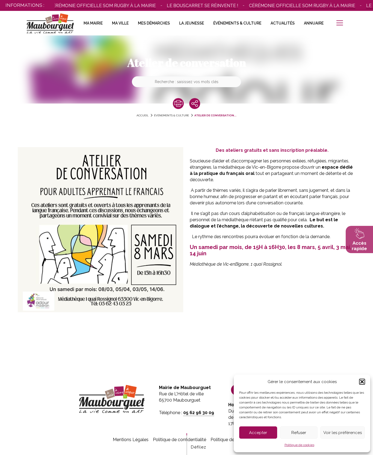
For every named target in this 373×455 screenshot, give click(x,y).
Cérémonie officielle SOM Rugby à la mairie (96, 5)
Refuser (298, 432)
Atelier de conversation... (215, 115)
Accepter (258, 432)
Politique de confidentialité (179, 439)
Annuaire (314, 23)
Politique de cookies (299, 445)
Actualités (283, 23)
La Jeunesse (191, 23)
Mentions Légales (131, 439)
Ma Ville (120, 23)
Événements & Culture (237, 23)
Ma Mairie (93, 23)
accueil (143, 115)
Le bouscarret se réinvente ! (196, 5)
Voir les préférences (342, 432)
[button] (362, 381)
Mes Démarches (154, 23)
